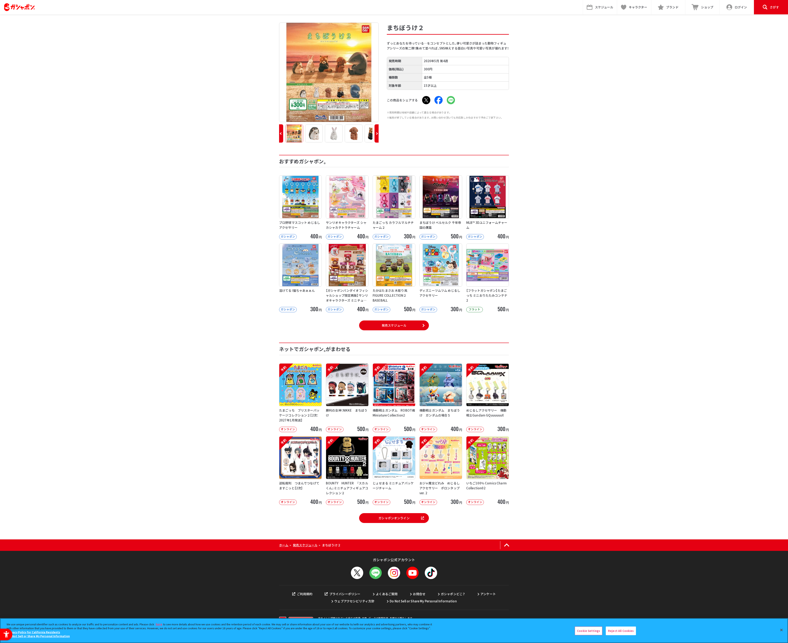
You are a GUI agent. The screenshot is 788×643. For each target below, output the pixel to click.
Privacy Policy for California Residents (34, 632)
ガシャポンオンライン (394, 518)
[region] (394, 630)
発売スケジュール (394, 325)
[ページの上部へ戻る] (506, 545)
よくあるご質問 (386, 594)
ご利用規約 (304, 594)
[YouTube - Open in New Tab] (412, 573)
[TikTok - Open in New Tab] (431, 573)
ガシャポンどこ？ (453, 594)
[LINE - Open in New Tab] (451, 100)
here (159, 624)
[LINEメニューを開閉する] (375, 573)
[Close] (781, 630)
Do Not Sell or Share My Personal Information (423, 601)
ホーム (283, 545)
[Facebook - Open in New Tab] (438, 100)
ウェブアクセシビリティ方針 (354, 601)
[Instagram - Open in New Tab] (394, 573)
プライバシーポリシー (344, 594)
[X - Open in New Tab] (426, 100)
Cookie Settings (588, 631)
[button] (281, 133)
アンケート (488, 594)
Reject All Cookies (621, 631)
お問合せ (419, 594)
